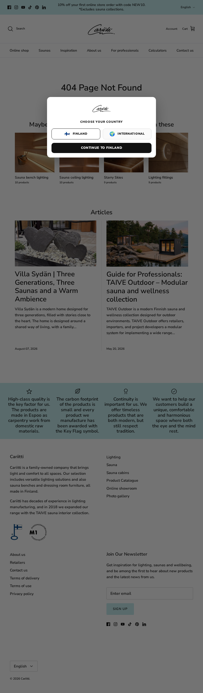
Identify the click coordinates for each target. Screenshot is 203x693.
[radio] (75, 133)
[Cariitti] (101, 112)
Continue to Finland (101, 148)
